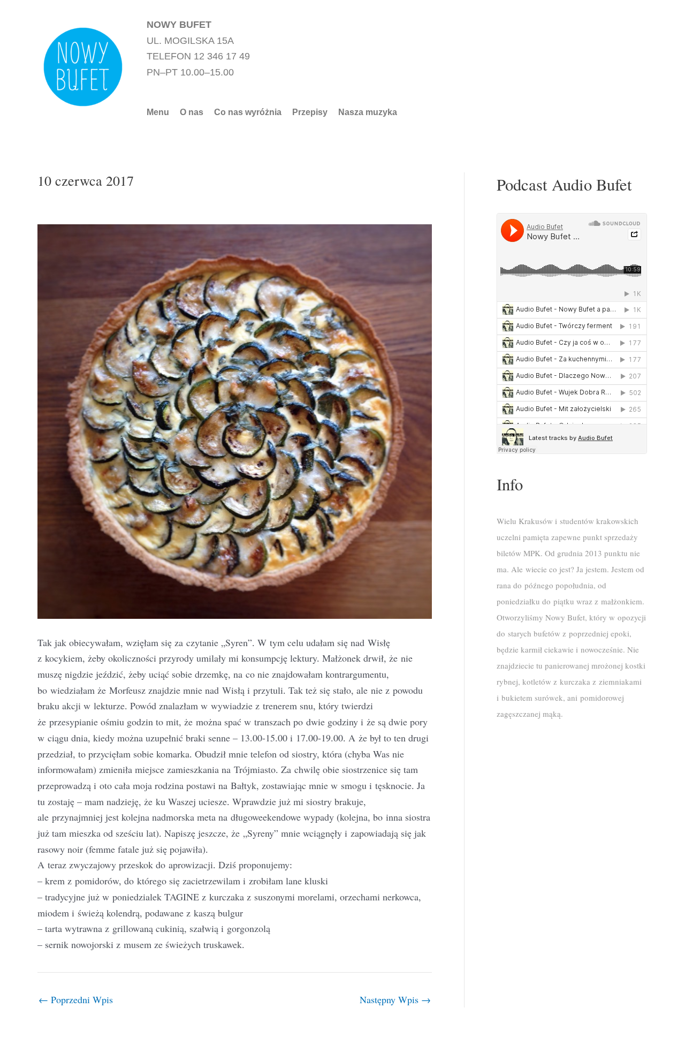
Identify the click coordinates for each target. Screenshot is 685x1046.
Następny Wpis (395, 999)
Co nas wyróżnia (247, 112)
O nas (191, 112)
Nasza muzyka (367, 112)
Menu (158, 112)
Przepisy (310, 112)
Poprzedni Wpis (76, 999)
